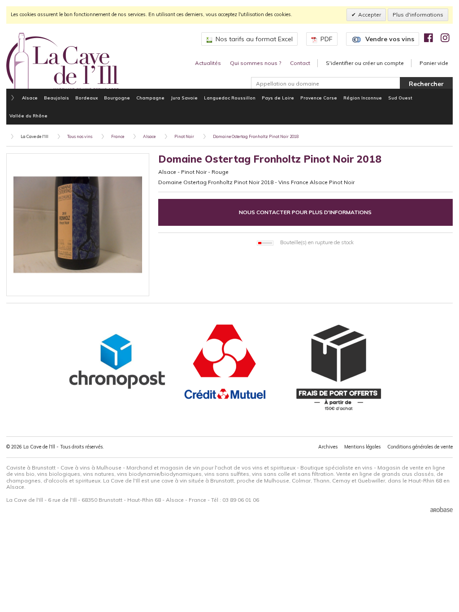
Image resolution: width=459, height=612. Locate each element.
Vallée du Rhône (28, 115)
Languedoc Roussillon (229, 97)
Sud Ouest (400, 97)
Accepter (369, 14)
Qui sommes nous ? (255, 63)
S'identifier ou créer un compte (365, 63)
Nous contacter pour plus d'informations (305, 212)
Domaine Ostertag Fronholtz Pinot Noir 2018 (256, 136)
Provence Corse (318, 97)
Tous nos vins (79, 136)
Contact (300, 63)
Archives (328, 447)
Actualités (208, 63)
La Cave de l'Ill (34, 136)
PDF (326, 39)
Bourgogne (117, 97)
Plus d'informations (418, 14)
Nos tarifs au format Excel (254, 39)
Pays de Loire (278, 97)
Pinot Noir (184, 136)
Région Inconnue (362, 97)
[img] (428, 38)
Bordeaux (86, 97)
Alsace (30, 97)
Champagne (150, 97)
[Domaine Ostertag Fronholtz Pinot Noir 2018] (77, 224)
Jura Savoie (184, 97)
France (117, 136)
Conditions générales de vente (420, 447)
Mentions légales (362, 447)
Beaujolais (56, 97)
